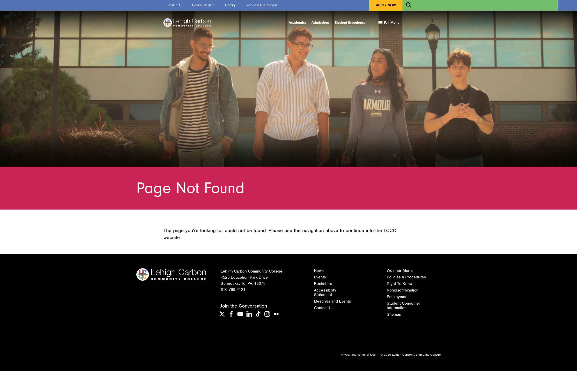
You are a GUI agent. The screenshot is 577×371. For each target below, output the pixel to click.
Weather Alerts (400, 270)
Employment (398, 296)
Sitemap (394, 314)
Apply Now (386, 5)
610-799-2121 (233, 289)
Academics (297, 23)
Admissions (320, 23)
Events (320, 277)
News (319, 270)
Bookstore (323, 283)
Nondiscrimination (403, 290)
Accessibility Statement (325, 292)
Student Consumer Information (403, 305)
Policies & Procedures (406, 277)
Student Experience (350, 23)
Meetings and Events (332, 301)
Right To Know (399, 283)
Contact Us (324, 307)
